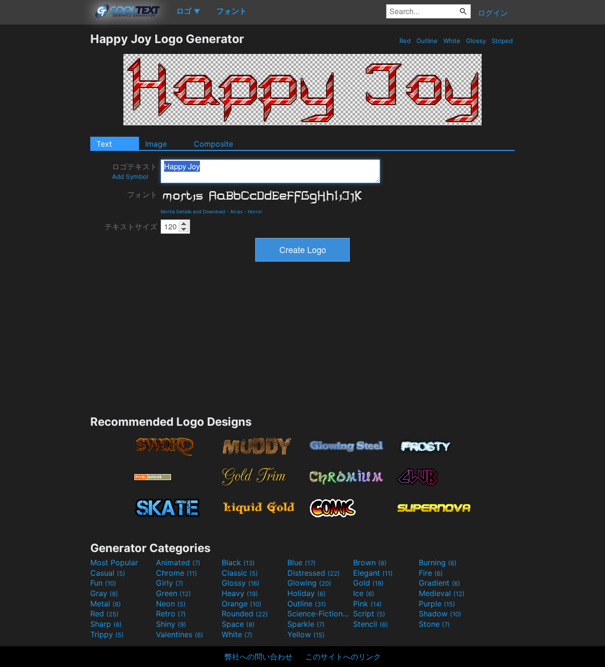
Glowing (309, 583)
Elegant (373, 573)
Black (238, 562)
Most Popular (114, 562)
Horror (255, 211)
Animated (178, 562)
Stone (434, 624)
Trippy (107, 634)
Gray (104, 593)
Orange (241, 603)
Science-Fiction (319, 613)
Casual (107, 573)
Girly (169, 583)
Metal (105, 603)
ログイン (493, 13)
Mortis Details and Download (193, 211)
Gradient (439, 583)
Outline (427, 40)
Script (369, 613)
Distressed (313, 573)
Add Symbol (130, 176)
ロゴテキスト (134, 171)
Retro (171, 613)
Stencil (370, 624)
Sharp (106, 624)
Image (156, 144)
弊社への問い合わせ (259, 656)
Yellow (306, 634)
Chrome (176, 573)
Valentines (179, 634)
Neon (171, 603)
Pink (367, 603)
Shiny (171, 624)
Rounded (245, 613)
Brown (370, 562)
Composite (213, 144)
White (451, 40)
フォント (142, 194)
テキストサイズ (130, 226)
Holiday (306, 593)
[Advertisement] (45, 174)
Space (238, 624)
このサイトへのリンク (343, 656)
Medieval (442, 593)
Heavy (240, 593)
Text (104, 144)
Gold (368, 583)
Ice (363, 593)
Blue (301, 562)
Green (173, 593)
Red (405, 40)
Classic (240, 573)
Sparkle (306, 624)
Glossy (476, 40)
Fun (103, 583)
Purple (437, 603)
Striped (502, 40)
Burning (438, 562)
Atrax (236, 211)
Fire (431, 573)
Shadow (440, 613)
